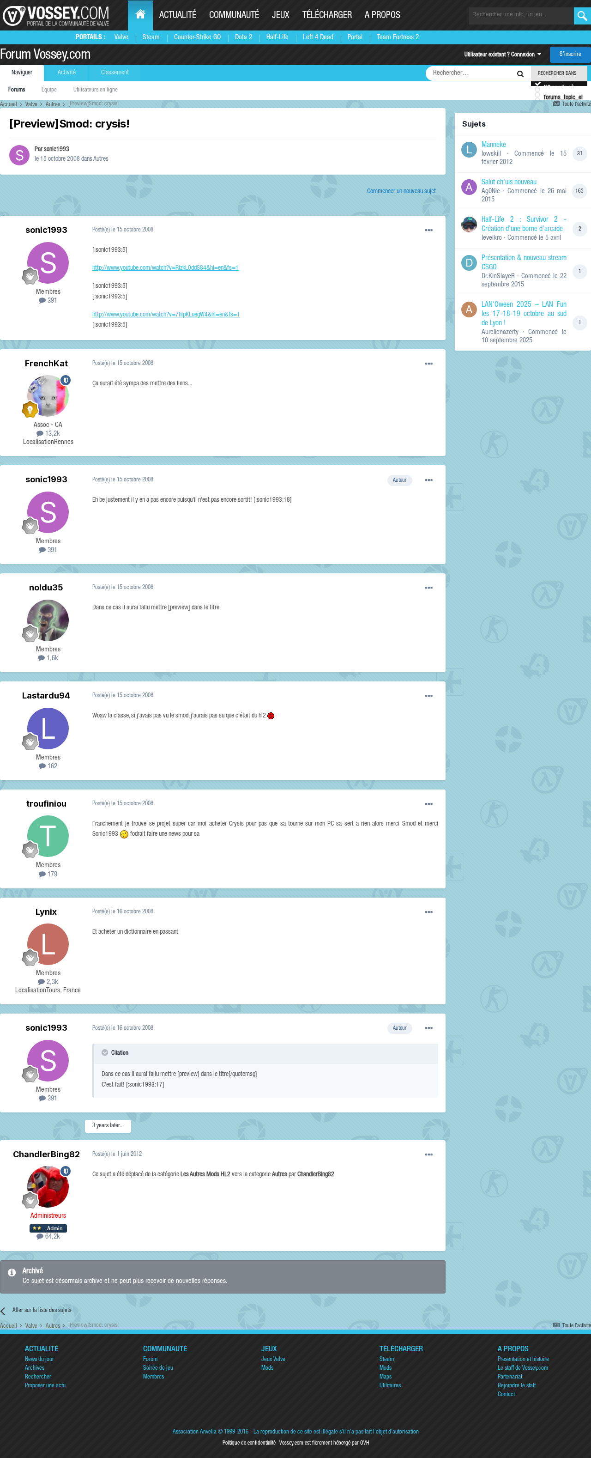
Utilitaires (390, 1386)
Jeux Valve (273, 1360)
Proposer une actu (45, 1386)
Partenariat (510, 1377)
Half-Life (277, 37)
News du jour (39, 1360)
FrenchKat (46, 363)
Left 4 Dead (318, 37)
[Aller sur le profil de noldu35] (48, 620)
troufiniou (46, 803)
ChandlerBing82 (46, 1154)
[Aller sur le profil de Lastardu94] (48, 728)
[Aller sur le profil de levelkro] (469, 224)
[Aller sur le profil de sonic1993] (19, 155)
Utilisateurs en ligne (95, 90)
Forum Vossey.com (45, 56)
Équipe (49, 90)
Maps (386, 1377)
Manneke (494, 145)
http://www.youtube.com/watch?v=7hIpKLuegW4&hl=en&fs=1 (166, 315)
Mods (267, 1369)
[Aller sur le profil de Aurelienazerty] (469, 309)
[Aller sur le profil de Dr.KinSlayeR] (469, 263)
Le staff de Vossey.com (523, 1369)
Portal (355, 37)
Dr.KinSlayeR (498, 276)
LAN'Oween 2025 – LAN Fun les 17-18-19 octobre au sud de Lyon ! (524, 315)
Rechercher (38, 1377)
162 (51, 766)
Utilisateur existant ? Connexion (500, 55)
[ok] (582, 15)
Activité (67, 73)
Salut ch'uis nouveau (509, 183)
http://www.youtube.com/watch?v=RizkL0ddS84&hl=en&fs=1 (165, 268)
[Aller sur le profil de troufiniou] (48, 836)
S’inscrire (570, 55)
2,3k (51, 982)
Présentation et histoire (523, 1360)
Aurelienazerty (500, 332)
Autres (101, 159)
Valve (121, 37)
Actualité (177, 16)
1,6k (51, 658)
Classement (115, 73)
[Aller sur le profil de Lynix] (48, 944)
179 (51, 874)
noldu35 (46, 587)
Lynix (46, 912)
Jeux (280, 16)
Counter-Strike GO (197, 37)
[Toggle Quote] (106, 1052)
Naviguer (22, 73)
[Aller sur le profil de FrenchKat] (48, 396)
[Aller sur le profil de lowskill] (469, 150)
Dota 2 (243, 37)
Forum (150, 1360)
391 (51, 301)
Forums (16, 90)
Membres (153, 1377)
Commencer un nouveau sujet (401, 191)
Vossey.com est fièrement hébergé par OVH (324, 1443)
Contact (506, 1395)
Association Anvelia (195, 1432)
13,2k (51, 434)
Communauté (234, 16)
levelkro (492, 238)
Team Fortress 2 (398, 37)
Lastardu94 (46, 695)
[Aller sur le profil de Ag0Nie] (469, 187)
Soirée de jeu (158, 1369)
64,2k (51, 1236)
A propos (382, 16)
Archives (34, 1369)
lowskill (491, 154)
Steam (151, 37)
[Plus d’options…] (429, 230)
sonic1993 (56, 149)
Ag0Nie (491, 191)
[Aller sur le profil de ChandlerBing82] (48, 1187)
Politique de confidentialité (249, 1443)
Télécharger (327, 16)
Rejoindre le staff (517, 1386)
